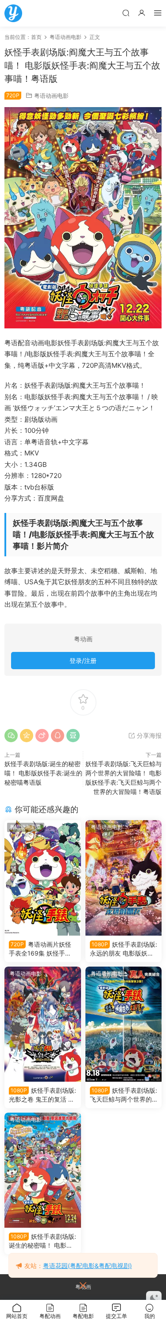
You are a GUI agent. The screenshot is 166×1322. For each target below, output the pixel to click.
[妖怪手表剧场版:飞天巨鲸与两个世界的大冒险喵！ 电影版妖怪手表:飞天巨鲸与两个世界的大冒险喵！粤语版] (123, 1024)
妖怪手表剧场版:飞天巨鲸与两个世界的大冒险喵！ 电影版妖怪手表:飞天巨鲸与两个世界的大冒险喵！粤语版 (123, 1095)
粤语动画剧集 (26, 827)
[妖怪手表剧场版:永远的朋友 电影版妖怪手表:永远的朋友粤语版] (123, 877)
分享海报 (148, 735)
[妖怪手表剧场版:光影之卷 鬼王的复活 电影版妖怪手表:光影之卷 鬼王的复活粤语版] (42, 1024)
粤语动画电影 (51, 95)
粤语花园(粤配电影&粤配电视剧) (87, 1265)
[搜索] (126, 12)
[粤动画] (13, 13)
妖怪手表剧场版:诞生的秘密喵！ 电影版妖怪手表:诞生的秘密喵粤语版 (43, 773)
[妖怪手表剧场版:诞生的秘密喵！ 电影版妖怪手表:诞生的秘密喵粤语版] (42, 1170)
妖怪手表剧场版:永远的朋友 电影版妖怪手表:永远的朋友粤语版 (123, 949)
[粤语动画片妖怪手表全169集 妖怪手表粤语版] (42, 877)
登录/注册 (83, 660)
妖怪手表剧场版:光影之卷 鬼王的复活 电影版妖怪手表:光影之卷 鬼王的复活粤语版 (42, 1095)
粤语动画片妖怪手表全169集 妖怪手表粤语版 (40, 949)
